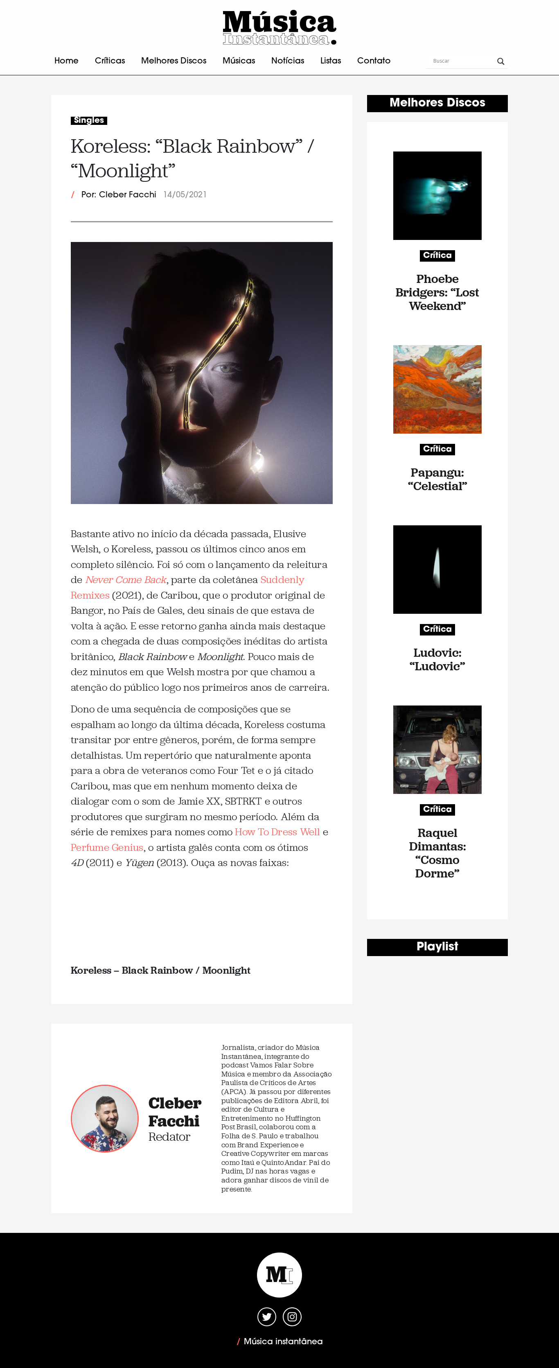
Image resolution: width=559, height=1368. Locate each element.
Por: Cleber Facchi (118, 195)
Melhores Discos (173, 61)
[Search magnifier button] (501, 61)
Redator (170, 1136)
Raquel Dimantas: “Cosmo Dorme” (437, 853)
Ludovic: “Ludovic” (437, 659)
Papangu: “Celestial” (437, 479)
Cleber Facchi (175, 1111)
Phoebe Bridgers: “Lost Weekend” (437, 292)
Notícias (287, 61)
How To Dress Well (277, 832)
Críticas (110, 61)
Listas (330, 61)
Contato (374, 61)
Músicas (239, 61)
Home (66, 61)
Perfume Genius (107, 847)
